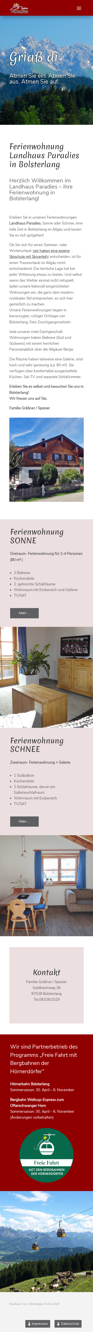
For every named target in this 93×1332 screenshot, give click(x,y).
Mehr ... (24, 613)
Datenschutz (70, 1324)
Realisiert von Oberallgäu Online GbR (34, 1304)
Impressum (40, 1324)
